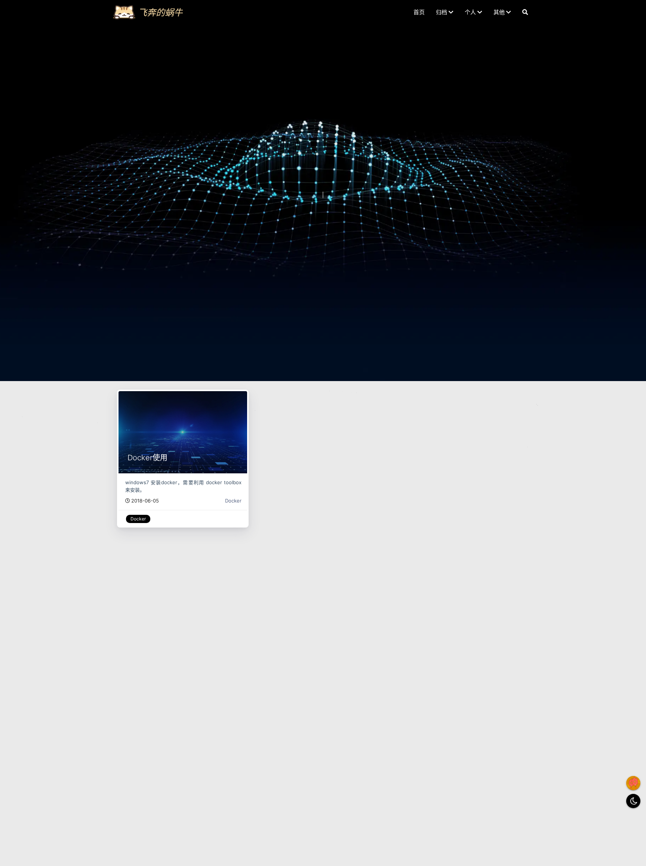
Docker (233, 501)
